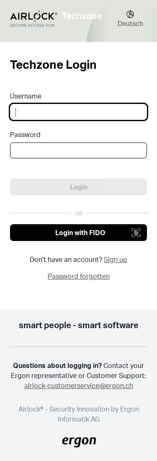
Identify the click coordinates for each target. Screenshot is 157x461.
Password (25, 134)
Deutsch (130, 23)
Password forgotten (79, 276)
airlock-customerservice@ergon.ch (78, 385)
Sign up (115, 259)
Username (25, 95)
